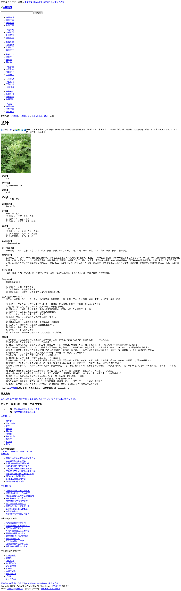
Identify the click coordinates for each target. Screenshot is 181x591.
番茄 (36, 399)
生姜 (31, 399)
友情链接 (38, 583)
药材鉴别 (10, 97)
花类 (8, 426)
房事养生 (10, 72)
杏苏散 (9, 558)
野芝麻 (63, 399)
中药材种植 (6, 486)
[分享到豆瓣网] (19, 129)
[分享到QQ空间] (16, 129)
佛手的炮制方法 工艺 (15, 541)
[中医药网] (6, 7)
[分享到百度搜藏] (11, 129)
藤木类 (9, 62)
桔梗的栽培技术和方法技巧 (18, 501)
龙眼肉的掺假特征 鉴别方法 (18, 463)
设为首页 (53, 2)
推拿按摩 (10, 109)
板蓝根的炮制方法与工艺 (17, 546)
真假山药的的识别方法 (16, 479)
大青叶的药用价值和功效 (24, 412)
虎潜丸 (9, 576)
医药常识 (10, 84)
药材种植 (10, 94)
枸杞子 (69, 399)
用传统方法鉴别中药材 (16, 476)
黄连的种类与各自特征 (16, 461)
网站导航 (37, 2)
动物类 (9, 434)
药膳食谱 (10, 42)
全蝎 (7, 399)
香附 (16, 399)
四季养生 (10, 69)
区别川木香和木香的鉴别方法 (19, 468)
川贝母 (50, 399)
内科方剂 (10, 32)
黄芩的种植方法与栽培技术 (18, 506)
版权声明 (46, 583)
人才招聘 (30, 583)
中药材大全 (25, 116)
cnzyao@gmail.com (15, 589)
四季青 (22, 399)
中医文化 (10, 82)
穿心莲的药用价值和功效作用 (26, 409)
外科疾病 (10, 23)
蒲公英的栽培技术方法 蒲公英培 (20, 496)
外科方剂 (10, 35)
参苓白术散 (11, 566)
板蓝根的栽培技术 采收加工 (18, 493)
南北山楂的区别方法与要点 (18, 466)
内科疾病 (10, 20)
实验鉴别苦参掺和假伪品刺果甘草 (20, 471)
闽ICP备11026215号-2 (50, 589)
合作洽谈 (21, 583)
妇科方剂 (10, 38)
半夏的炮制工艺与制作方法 (18, 526)
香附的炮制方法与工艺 (16, 533)
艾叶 (12, 399)
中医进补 (10, 106)
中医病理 (10, 17)
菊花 (27, 399)
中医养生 (10, 67)
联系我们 (13, 583)
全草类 (9, 60)
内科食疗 (10, 45)
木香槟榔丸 (11, 555)
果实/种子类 (11, 423)
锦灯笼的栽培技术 (14, 511)
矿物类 (9, 442)
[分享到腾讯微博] (21, 129)
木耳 (45, 399)
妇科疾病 (10, 25)
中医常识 (10, 79)
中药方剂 (10, 30)
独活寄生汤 (11, 563)
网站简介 (5, 583)
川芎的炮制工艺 (13, 539)
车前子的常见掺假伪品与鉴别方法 (20, 458)
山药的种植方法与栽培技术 (18, 491)
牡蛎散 (9, 568)
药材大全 (10, 54)
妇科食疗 (10, 50)
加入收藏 (60, 2)
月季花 (57, 399)
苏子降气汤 (11, 579)
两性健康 (10, 112)
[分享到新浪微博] (13, 129)
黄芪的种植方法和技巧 (16, 504)
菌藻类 (9, 439)
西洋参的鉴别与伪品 (15, 481)
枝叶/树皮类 (11, 436)
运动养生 (10, 75)
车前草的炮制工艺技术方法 (18, 531)
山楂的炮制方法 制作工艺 (17, 544)
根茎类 (9, 57)
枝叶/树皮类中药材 (40, 116)
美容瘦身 (10, 99)
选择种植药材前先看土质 (17, 509)
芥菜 (40, 399)
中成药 (9, 104)
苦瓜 (3, 399)
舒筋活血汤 (11, 574)
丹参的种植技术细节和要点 (18, 514)
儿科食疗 (10, 47)
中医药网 (29, 2)
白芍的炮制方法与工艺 (16, 523)
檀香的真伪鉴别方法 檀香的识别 (20, 474)
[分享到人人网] (24, 129)
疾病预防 (10, 87)
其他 (8, 444)
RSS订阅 (45, 2)
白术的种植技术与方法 (16, 498)
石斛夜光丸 (11, 571)
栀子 (75, 399)
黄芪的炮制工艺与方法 (16, 528)
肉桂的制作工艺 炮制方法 (17, 536)
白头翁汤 (10, 561)
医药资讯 (10, 91)
